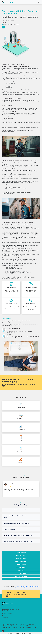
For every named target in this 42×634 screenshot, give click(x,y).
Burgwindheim (21, 570)
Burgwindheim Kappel (21, 573)
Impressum (5, 617)
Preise (3, 619)
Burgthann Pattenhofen (21, 552)
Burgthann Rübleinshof (21, 558)
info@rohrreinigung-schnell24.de (11, 609)
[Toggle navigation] (38, 2)
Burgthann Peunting (21, 555)
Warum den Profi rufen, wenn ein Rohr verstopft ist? (18, 535)
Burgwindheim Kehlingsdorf (21, 576)
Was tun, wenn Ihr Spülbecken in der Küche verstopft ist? (19, 510)
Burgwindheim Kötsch (21, 579)
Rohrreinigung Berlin (7, 613)
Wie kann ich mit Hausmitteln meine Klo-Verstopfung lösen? (19, 516)
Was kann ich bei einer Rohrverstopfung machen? (18, 523)
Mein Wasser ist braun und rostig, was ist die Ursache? (19, 541)
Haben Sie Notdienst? (10, 529)
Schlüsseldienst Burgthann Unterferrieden (25, 586)
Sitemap (4, 621)
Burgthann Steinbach (21, 564)
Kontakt (4, 615)
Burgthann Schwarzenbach (21, 561)
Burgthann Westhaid (21, 567)
